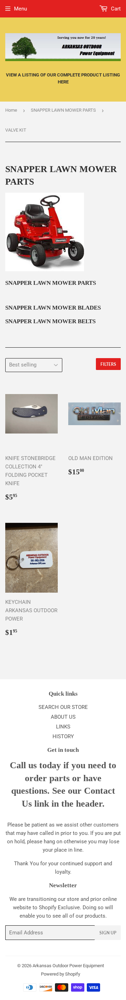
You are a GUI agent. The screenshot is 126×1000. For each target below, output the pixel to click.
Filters (108, 364)
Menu (20, 9)
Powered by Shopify (60, 974)
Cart (115, 9)
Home (11, 110)
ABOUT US (63, 717)
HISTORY (63, 736)
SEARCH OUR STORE (63, 707)
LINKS (63, 727)
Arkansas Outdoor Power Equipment (68, 965)
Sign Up (107, 932)
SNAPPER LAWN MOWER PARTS (63, 110)
